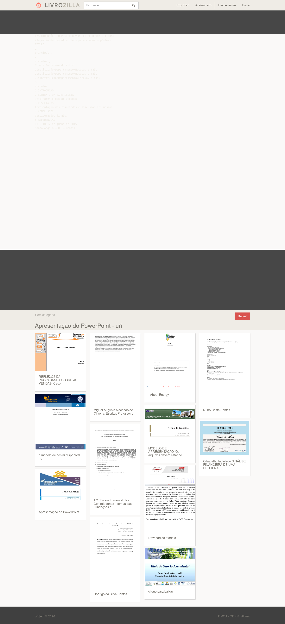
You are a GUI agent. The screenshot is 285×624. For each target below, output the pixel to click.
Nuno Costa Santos (216, 410)
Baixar (242, 316)
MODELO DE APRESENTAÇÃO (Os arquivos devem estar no (165, 451)
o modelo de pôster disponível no (59, 457)
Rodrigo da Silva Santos (110, 594)
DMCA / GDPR (229, 616)
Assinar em (203, 5)
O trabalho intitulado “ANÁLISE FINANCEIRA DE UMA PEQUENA (224, 464)
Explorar (182, 5)
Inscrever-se (227, 5)
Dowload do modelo (162, 537)
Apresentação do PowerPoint (59, 512)
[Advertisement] (142, 22)
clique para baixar (160, 591)
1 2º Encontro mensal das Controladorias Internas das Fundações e (113, 503)
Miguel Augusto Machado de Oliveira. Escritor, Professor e (113, 412)
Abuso (245, 616)
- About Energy (158, 394)
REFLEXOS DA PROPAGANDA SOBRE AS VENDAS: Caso (58, 380)
